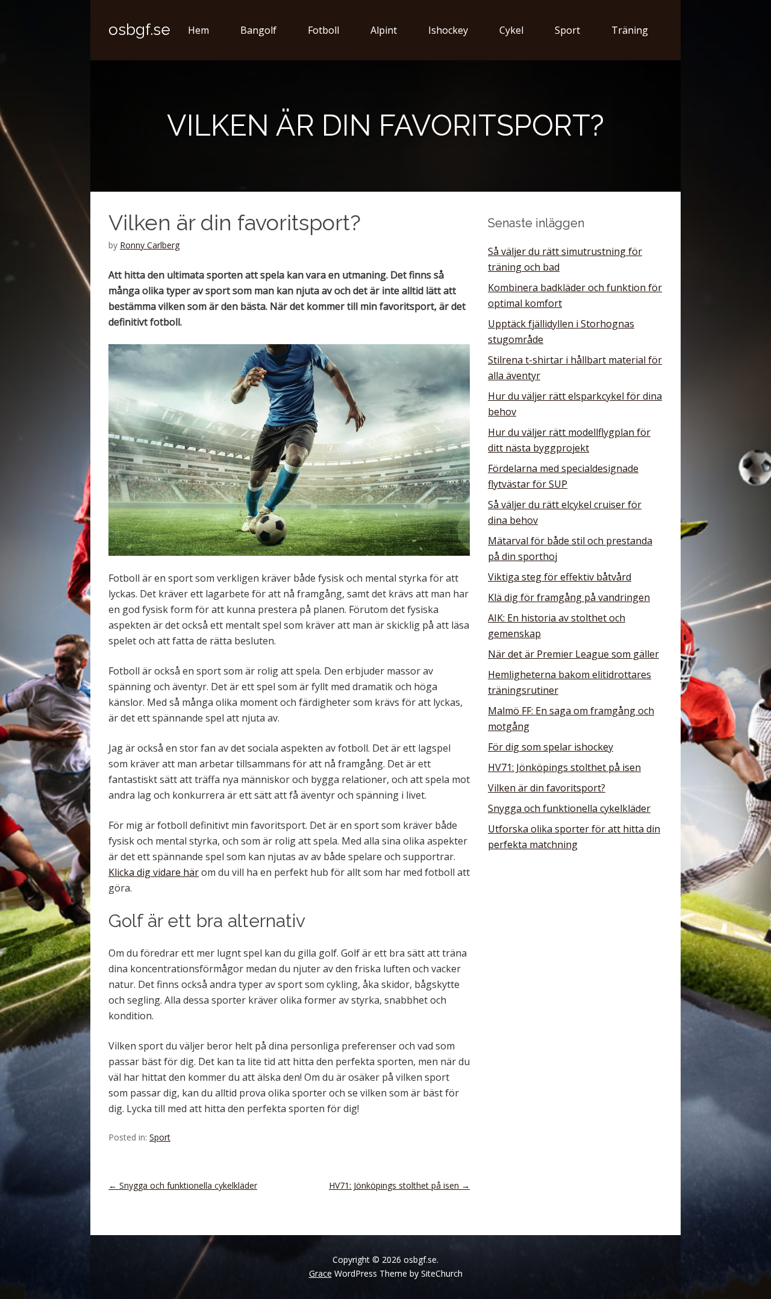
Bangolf (258, 30)
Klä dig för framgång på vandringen (569, 597)
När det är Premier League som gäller (573, 654)
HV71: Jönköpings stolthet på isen (399, 1185)
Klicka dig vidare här (153, 872)
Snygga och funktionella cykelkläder (182, 1185)
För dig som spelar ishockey (550, 746)
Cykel (511, 30)
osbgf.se (139, 29)
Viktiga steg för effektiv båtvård (559, 576)
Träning (629, 30)
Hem (198, 30)
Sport (567, 30)
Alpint (383, 30)
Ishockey (448, 30)
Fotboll (323, 30)
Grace (320, 1273)
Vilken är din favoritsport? (546, 787)
